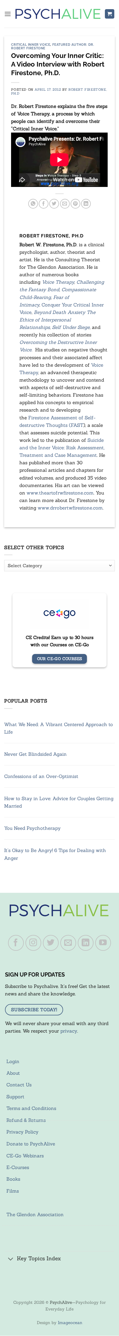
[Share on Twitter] (54, 204)
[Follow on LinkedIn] (86, 943)
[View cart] (109, 14)
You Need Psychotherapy (32, 828)
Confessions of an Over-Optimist (41, 776)
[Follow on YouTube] (103, 943)
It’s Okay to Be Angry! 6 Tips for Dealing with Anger (55, 854)
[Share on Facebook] (43, 204)
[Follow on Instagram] (33, 943)
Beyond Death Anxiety (59, 312)
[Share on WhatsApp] (33, 204)
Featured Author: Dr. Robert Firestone (52, 46)
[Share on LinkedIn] (86, 204)
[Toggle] (11, 1259)
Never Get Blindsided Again (35, 754)
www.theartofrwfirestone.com (60, 493)
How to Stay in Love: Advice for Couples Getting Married (58, 802)
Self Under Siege (71, 327)
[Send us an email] (68, 943)
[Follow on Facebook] (16, 943)
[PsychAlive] (57, 14)
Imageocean (70, 1322)
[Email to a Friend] (65, 204)
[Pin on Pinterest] (75, 204)
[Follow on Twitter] (51, 943)
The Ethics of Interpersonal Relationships (57, 319)
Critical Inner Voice (30, 45)
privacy (68, 1031)
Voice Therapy (58, 282)
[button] (7, 14)
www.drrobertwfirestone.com (70, 508)
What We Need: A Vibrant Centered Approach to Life (58, 728)
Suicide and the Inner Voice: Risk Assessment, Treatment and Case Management (62, 447)
